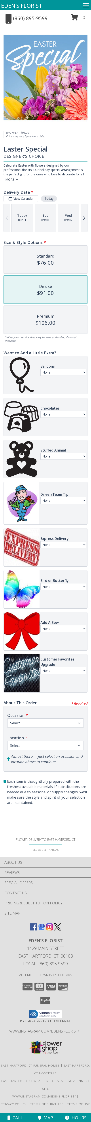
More (9, 179)
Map (47, 1118)
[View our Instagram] (49, 929)
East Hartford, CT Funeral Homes (30, 1065)
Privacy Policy (13, 1104)
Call (16, 1118)
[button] (78, 19)
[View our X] (57, 929)
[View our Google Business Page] (41, 929)
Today (48, 198)
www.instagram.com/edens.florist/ (44, 1031)
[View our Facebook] (33, 929)
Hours (78, 1118)
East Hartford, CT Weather (25, 1081)
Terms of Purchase (46, 1104)
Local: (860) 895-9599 (45, 964)
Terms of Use (78, 1104)
